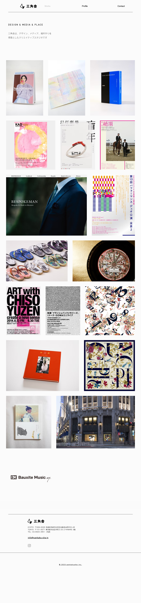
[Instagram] (29, 546)
